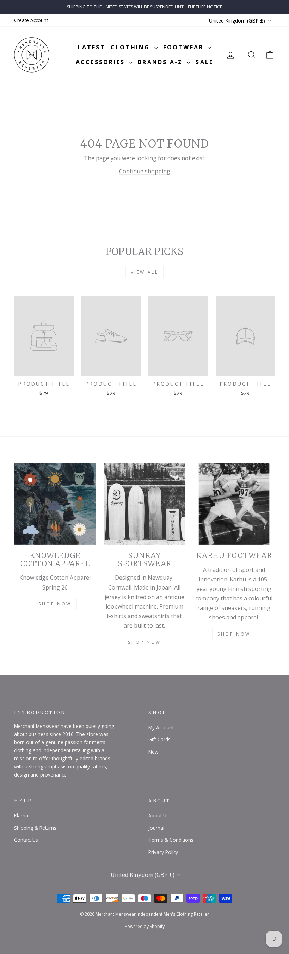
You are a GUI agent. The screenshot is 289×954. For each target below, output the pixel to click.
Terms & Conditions (170, 839)
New (153, 751)
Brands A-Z (161, 62)
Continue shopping (144, 171)
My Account (161, 727)
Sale (204, 62)
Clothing (132, 47)
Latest (91, 47)
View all (145, 272)
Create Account (31, 20)
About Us (158, 815)
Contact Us (26, 839)
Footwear (184, 47)
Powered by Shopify (145, 926)
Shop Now (55, 604)
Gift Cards (159, 739)
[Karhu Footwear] (234, 504)
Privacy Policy (163, 852)
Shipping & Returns (35, 827)
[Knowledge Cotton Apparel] (55, 504)
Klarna (21, 815)
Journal (156, 827)
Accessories (101, 62)
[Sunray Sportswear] (144, 504)
